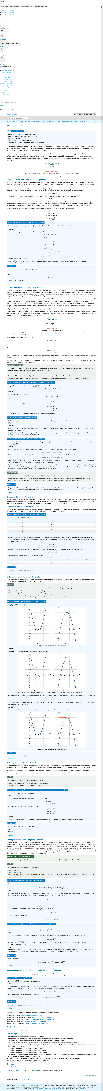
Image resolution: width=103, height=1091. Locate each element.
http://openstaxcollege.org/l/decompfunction (34, 1021)
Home (13, 121)
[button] (5, 92)
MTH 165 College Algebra (84, 121)
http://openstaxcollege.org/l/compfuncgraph (41, 1019)
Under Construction (25, 121)
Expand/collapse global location (95, 121)
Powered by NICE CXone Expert (28, 1085)
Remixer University (51, 121)
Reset (2, 41)
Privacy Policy (34, 1088)
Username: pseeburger (66, 121)
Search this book (4, 26)
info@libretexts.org (83, 1088)
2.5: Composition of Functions (13, 1070)
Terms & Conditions (43, 1088)
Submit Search (4, 30)
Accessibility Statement (55, 1088)
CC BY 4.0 (31, 1070)
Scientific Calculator (8, 81)
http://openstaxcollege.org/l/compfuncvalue (36, 1023)
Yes (24, 1079)
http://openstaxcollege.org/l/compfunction (32, 1015)
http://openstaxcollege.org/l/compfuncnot (43, 1017)
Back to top (9, 1075)
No (29, 1079)
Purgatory (38, 121)
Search (9, 118)
